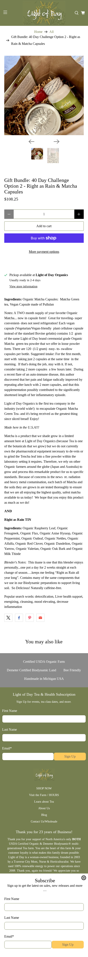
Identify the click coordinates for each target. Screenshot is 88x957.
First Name (11, 899)
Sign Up (67, 944)
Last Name (11, 917)
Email (9, 936)
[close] (84, 878)
